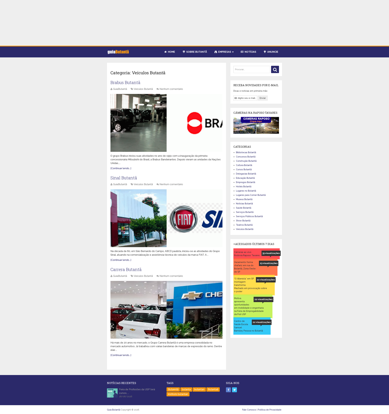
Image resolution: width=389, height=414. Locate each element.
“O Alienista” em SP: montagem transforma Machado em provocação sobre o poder (250, 285)
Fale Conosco (249, 410)
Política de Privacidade (269, 410)
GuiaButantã (120, 89)
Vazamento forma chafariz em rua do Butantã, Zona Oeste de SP (245, 267)
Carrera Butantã (126, 269)
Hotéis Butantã (243, 186)
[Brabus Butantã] (166, 123)
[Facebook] (228, 389)
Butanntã (173, 389)
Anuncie (272, 51)
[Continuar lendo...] (120, 168)
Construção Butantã (246, 161)
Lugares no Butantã (246, 191)
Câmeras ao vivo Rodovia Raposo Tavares (247, 254)
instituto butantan (178, 394)
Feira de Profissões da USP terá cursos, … (137, 391)
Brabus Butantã (125, 82)
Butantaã (213, 389)
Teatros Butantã (244, 225)
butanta (186, 389)
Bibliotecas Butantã (246, 152)
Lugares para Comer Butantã (251, 195)
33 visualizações (271, 253)
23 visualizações (268, 263)
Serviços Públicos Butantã (249, 216)
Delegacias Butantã (246, 174)
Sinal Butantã (123, 178)
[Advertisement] (194, 23)
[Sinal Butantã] (166, 218)
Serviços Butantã (244, 212)
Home (171, 51)
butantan (199, 389)
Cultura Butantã (244, 165)
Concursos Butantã (245, 156)
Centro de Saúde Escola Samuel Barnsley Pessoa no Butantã (248, 326)
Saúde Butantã (243, 208)
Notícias (250, 51)
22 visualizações (266, 279)
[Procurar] (275, 69)
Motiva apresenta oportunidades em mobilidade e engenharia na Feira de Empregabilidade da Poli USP (249, 306)
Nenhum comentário (171, 89)
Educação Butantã (245, 178)
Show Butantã (243, 220)
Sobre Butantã (196, 51)
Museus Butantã (244, 199)
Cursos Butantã (244, 169)
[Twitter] (234, 389)
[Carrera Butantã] (166, 310)
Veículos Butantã (143, 89)
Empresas (224, 51)
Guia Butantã (113, 410)
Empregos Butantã (245, 182)
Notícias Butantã (244, 203)
